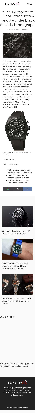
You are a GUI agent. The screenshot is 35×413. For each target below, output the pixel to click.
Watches (7, 11)
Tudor (19, 61)
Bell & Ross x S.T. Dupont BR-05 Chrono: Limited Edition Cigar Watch (16, 301)
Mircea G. (24, 29)
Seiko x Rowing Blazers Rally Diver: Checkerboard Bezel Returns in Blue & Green (15, 266)
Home (2, 11)
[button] (28, 4)
